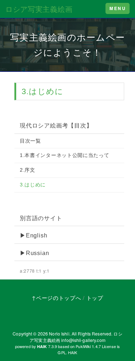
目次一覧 (30, 141)
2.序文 (27, 170)
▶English (33, 235)
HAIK (72, 352)
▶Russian (34, 253)
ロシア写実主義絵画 (38, 9)
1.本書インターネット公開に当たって (64, 155)
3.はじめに (33, 185)
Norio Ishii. (59, 333)
